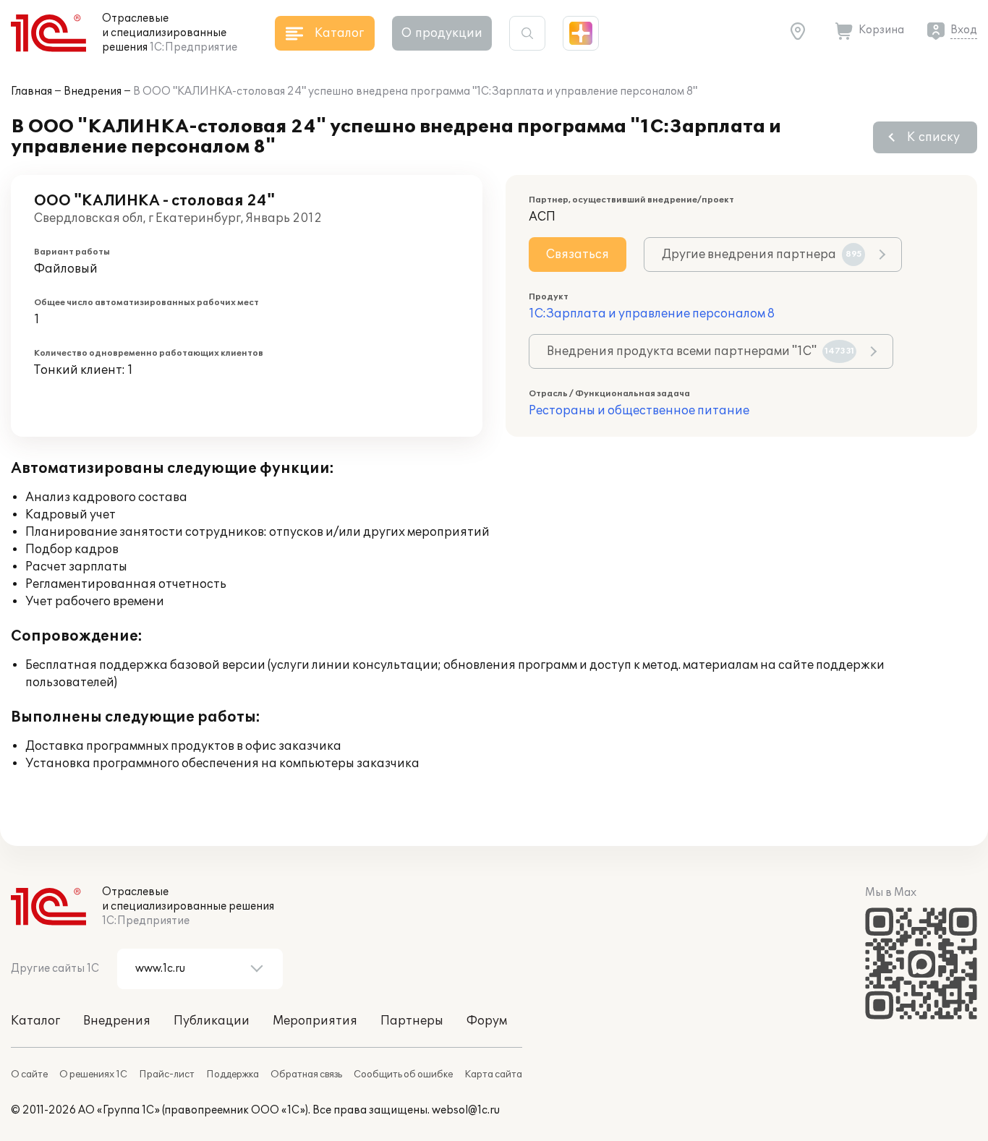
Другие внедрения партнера (762, 254)
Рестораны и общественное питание (639, 410)
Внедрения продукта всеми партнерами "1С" (700, 351)
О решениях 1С (93, 1074)
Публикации (212, 1021)
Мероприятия (315, 1021)
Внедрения (93, 91)
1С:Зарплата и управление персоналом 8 (652, 314)
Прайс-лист (167, 1074)
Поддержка (232, 1074)
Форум (487, 1021)
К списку (933, 137)
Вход (963, 30)
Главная (31, 91)
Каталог (35, 1021)
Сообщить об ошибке (403, 1074)
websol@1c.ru (466, 1110)
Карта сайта (493, 1074)
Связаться (577, 254)
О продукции (441, 33)
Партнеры (411, 1021)
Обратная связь (306, 1074)
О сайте (29, 1074)
